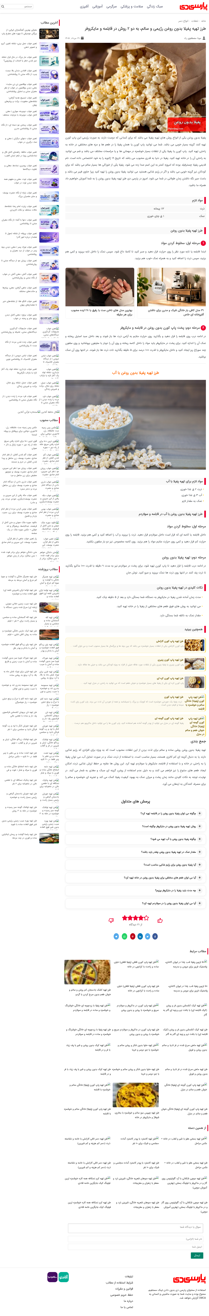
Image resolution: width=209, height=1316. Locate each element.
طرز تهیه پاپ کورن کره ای (169, 678)
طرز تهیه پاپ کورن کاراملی (169, 641)
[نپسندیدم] (111, 919)
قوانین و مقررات (124, 1289)
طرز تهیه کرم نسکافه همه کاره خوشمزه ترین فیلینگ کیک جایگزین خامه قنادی (89, 1205)
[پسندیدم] (160, 919)
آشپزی (84, 6)
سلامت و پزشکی (132, 6)
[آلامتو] (63, 1281)
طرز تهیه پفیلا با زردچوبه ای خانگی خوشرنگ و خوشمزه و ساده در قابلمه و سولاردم (88, 1032)
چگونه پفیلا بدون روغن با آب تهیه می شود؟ (173, 839)
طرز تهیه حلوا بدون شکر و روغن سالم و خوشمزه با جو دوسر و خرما (135, 1072)
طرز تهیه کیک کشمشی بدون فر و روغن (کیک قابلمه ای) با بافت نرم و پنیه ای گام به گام (185, 1032)
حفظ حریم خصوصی (121, 1295)
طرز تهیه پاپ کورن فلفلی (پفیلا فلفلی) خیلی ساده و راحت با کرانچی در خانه (138, 988)
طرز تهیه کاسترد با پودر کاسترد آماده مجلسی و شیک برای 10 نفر (136, 1165)
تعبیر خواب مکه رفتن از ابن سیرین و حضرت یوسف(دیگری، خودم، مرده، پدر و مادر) (19, 499)
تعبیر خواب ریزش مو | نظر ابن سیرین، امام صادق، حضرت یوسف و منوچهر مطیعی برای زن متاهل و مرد (19, 472)
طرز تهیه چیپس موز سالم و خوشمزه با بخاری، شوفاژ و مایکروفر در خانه (137, 1115)
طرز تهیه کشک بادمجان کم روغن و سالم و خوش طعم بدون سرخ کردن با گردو (90, 992)
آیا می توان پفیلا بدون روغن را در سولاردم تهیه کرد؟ (169, 903)
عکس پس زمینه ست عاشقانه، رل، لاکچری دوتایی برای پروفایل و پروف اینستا (20, 431)
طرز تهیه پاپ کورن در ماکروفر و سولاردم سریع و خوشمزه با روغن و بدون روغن (135, 1032)
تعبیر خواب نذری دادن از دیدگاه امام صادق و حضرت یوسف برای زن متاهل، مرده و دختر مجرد (19, 485)
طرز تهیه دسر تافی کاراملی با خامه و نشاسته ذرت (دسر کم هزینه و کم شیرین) (89, 1165)
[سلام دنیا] (52, 1281)
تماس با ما (127, 1307)
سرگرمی (111, 6)
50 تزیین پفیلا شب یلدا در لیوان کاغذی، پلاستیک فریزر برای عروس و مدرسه (188, 988)
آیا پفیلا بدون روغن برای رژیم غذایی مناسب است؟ (170, 865)
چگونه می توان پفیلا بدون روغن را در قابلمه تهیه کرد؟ (168, 813)
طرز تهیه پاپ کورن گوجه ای (168, 718)
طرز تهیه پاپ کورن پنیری (170, 660)
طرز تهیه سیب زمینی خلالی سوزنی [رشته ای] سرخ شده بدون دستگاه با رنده (20, 607)
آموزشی (97, 6)
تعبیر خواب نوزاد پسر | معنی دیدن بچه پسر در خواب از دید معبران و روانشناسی (19, 251)
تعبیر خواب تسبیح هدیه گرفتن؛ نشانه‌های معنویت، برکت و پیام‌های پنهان (21, 101)
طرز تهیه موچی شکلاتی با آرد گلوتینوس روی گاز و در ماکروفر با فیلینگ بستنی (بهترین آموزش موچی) (184, 1207)
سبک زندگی (155, 6)
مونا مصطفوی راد (193, 38)
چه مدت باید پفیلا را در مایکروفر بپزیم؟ (175, 890)
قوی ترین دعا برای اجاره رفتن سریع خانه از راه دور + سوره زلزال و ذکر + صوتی (20, 445)
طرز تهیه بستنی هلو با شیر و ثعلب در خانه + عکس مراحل (186, 1165)
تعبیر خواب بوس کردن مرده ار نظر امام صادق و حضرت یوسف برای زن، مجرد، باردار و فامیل (19, 512)
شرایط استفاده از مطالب (119, 1283)
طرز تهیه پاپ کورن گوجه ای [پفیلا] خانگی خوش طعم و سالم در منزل (184, 1111)
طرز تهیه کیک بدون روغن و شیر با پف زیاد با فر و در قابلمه (87, 1072)
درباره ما (128, 1301)
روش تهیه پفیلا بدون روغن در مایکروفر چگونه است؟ (169, 826)
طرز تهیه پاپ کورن (173, 697)
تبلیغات (129, 1276)
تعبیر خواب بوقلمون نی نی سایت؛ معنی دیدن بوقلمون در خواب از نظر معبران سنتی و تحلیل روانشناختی (20, 88)
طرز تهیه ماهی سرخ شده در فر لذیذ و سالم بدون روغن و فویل (186, 1072)
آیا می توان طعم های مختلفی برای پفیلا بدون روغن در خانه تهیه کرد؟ (160, 878)
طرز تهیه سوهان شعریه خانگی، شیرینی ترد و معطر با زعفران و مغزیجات (137, 1205)
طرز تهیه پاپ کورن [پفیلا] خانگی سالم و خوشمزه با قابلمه (87, 1111)
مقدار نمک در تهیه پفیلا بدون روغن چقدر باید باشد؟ (168, 852)
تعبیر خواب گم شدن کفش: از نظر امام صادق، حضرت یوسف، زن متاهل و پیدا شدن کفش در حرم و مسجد (19, 458)
